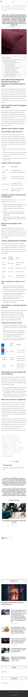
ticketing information (7, 456)
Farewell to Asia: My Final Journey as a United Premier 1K (12, 603)
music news (14, 444)
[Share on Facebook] (2, 345)
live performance (6, 444)
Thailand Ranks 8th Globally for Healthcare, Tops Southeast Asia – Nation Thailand (18, 658)
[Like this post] (11, 461)
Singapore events (6, 451)
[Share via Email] (2, 353)
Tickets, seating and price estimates (10, 69)
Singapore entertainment (17, 449)
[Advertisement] (14, 561)
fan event (13, 437)
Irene (19, 437)
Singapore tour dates (16, 451)
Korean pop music (12, 442)
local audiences (19, 199)
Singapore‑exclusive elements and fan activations (12, 67)
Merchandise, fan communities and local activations (13, 74)
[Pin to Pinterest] (2, 350)
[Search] (26, 1)
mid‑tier (2, 245)
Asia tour (8, 435)
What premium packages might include (11, 68)
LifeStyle (20, 442)
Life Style (8, 5)
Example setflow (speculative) (10, 66)
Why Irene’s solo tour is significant (10, 76)
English (5, 538)
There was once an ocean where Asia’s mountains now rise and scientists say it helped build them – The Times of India (18, 640)
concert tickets (5, 437)
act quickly (21, 428)
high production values (19, 117)
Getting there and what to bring (10, 73)
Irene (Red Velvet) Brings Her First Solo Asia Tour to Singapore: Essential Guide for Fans (12, 60)
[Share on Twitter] (2, 347)
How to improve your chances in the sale (12, 71)
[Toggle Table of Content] (23, 58)
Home (2, 5)
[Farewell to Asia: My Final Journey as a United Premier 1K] (14, 592)
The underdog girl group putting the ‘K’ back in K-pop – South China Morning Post (18, 650)
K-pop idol (4, 442)
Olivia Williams (12, 26)
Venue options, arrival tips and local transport (12, 72)
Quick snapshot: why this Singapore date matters (12, 62)
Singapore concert (6, 449)
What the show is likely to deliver (10, 63)
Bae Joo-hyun (15, 435)
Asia (3, 435)
